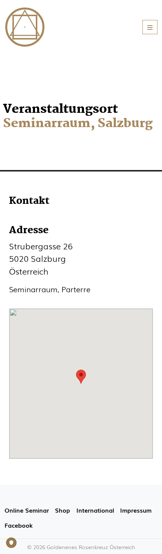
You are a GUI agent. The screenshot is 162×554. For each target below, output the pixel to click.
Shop (62, 510)
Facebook (18, 525)
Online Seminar (27, 510)
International (95, 510)
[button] (81, 377)
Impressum (135, 510)
